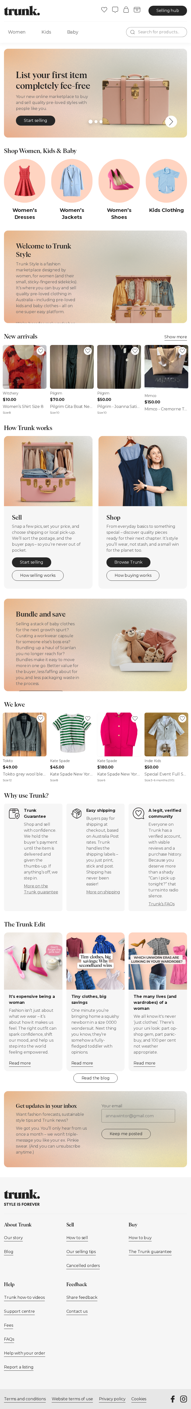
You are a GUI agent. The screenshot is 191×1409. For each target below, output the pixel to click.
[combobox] (156, 32)
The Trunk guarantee (150, 1251)
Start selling (35, 120)
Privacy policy (112, 1399)
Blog (8, 1251)
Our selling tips (81, 1251)
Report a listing (18, 1367)
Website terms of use (72, 1399)
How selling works (37, 575)
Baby (72, 32)
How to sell (77, 1237)
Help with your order (24, 1353)
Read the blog (96, 1078)
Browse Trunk (128, 562)
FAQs (9, 1339)
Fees (8, 1325)
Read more (20, 1063)
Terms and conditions (25, 1399)
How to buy (140, 1237)
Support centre (19, 1311)
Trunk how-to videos (24, 1297)
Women (17, 32)
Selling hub (167, 10)
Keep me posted (126, 1133)
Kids (46, 32)
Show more (175, 337)
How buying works (133, 575)
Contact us (77, 1311)
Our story (13, 1237)
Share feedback (81, 1297)
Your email (111, 1106)
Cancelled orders (83, 1265)
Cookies (138, 1399)
